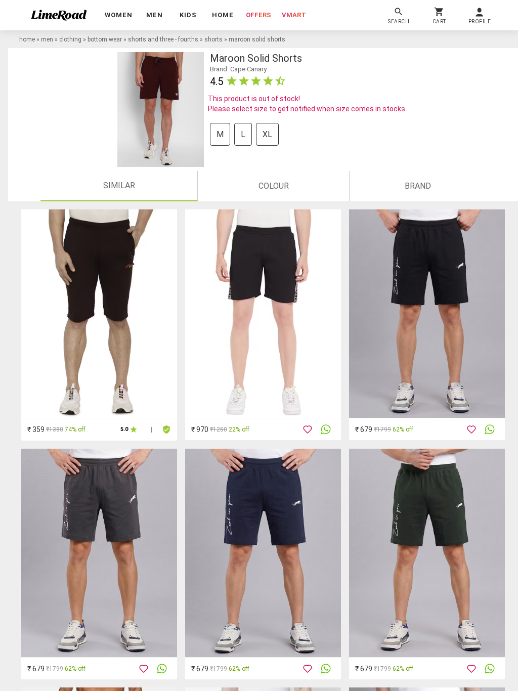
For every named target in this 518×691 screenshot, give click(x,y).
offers (258, 15)
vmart (294, 15)
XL (267, 134)
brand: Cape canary (238, 69)
